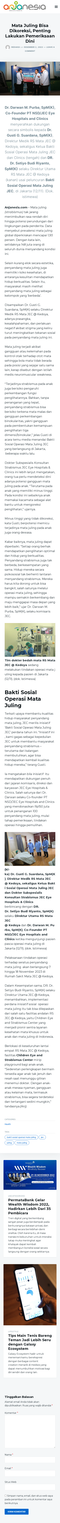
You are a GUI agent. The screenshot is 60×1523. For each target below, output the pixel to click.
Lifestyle (13, 1331)
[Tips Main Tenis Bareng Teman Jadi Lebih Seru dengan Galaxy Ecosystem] (30, 1294)
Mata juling (22, 1142)
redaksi (15, 47)
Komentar (11, 1413)
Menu (56, 6)
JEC (42, 1137)
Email (9, 1468)
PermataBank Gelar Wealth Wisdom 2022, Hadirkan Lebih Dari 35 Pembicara (29, 1206)
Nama (9, 1454)
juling (9, 1142)
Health (8, 1124)
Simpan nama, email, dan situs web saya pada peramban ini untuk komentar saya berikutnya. (29, 1499)
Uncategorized (16, 1196)
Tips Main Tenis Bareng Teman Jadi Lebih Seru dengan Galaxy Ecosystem (30, 1342)
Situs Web (10, 1482)
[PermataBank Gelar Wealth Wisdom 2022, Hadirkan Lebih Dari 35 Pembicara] (30, 1175)
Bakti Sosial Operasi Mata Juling (21, 1137)
